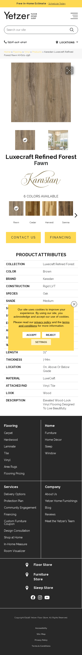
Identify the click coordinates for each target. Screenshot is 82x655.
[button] (71, 29)
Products (37, 51)
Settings (41, 342)
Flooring (17, 51)
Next (76, 138)
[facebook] (33, 597)
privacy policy (42, 322)
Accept (31, 335)
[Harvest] (49, 208)
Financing (60, 237)
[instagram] (40, 597)
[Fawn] (16, 208)
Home (7, 51)
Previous (6, 138)
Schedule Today (57, 3)
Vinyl (27, 51)
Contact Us (23, 237)
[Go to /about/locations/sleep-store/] (40, 588)
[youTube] (47, 597)
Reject (51, 335)
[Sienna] (66, 208)
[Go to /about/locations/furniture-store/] (40, 576)
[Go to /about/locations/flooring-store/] (40, 565)
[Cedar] (32, 208)
